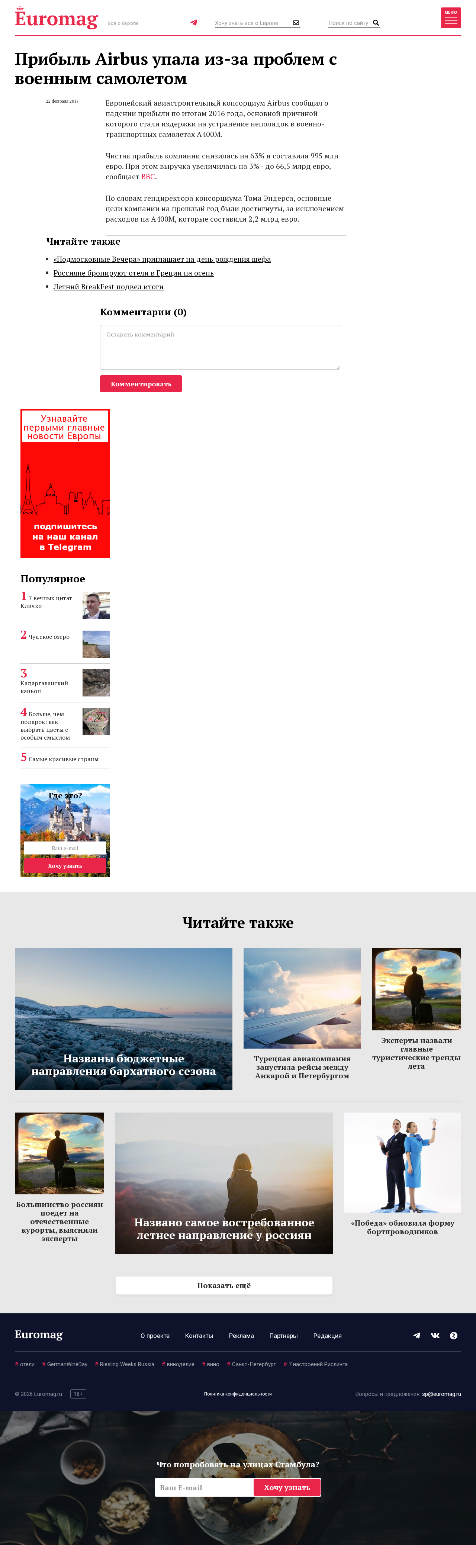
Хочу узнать (65, 865)
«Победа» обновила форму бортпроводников (402, 1227)
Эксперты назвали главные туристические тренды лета (416, 1053)
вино (210, 1364)
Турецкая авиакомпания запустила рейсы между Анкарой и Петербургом (302, 1067)
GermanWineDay (64, 1364)
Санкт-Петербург (251, 1364)
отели (25, 1364)
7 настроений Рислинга (315, 1364)
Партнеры (284, 1335)
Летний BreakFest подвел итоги (109, 286)
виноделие (178, 1364)
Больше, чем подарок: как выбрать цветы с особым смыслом (45, 725)
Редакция (327, 1335)
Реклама (241, 1335)
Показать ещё (224, 1285)
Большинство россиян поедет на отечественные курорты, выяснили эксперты (59, 1221)
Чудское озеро (49, 637)
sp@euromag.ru (441, 1394)
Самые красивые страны (64, 759)
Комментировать (141, 383)
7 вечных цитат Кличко (46, 602)
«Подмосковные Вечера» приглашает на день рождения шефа (162, 259)
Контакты (199, 1335)
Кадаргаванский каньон (44, 687)
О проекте (155, 1335)
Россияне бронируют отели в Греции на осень (134, 273)
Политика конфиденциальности (238, 1394)
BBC (148, 176)
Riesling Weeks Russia (124, 1364)
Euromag (56, 18)
